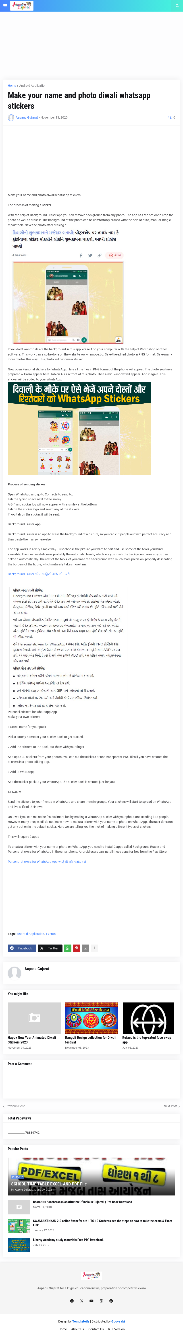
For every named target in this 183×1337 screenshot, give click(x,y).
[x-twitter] (81, 1301)
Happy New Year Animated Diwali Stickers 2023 (32, 1039)
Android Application (32, 85)
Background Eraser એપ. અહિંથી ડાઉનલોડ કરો (39, 574)
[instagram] (101, 1301)
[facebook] (72, 1301)
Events (51, 933)
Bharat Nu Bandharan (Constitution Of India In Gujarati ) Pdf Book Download (82, 1202)
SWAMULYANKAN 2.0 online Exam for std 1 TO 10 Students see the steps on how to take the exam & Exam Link (102, 1223)
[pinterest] (111, 1301)
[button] (5, 6)
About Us (77, 1329)
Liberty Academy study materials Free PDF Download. (68, 1240)
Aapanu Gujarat (37, 968)
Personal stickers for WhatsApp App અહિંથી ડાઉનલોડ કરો (47, 861)
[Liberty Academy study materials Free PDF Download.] (19, 1245)
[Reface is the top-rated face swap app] (148, 1018)
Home (12, 85)
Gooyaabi (118, 1321)
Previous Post (15, 1106)
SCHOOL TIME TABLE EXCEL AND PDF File (49, 1184)
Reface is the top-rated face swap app (146, 1039)
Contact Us (96, 1329)
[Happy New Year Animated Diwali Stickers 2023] (34, 1018)
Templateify (80, 1321)
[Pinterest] (76, 948)
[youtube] (91, 1301)
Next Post (170, 1106)
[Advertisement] (91, 48)
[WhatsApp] (67, 948)
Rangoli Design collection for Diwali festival (90, 1039)
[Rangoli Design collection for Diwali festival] (91, 1018)
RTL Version (116, 1329)
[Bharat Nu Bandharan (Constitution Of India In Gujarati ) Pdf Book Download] (19, 1207)
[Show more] (94, 948)
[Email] (85, 948)
